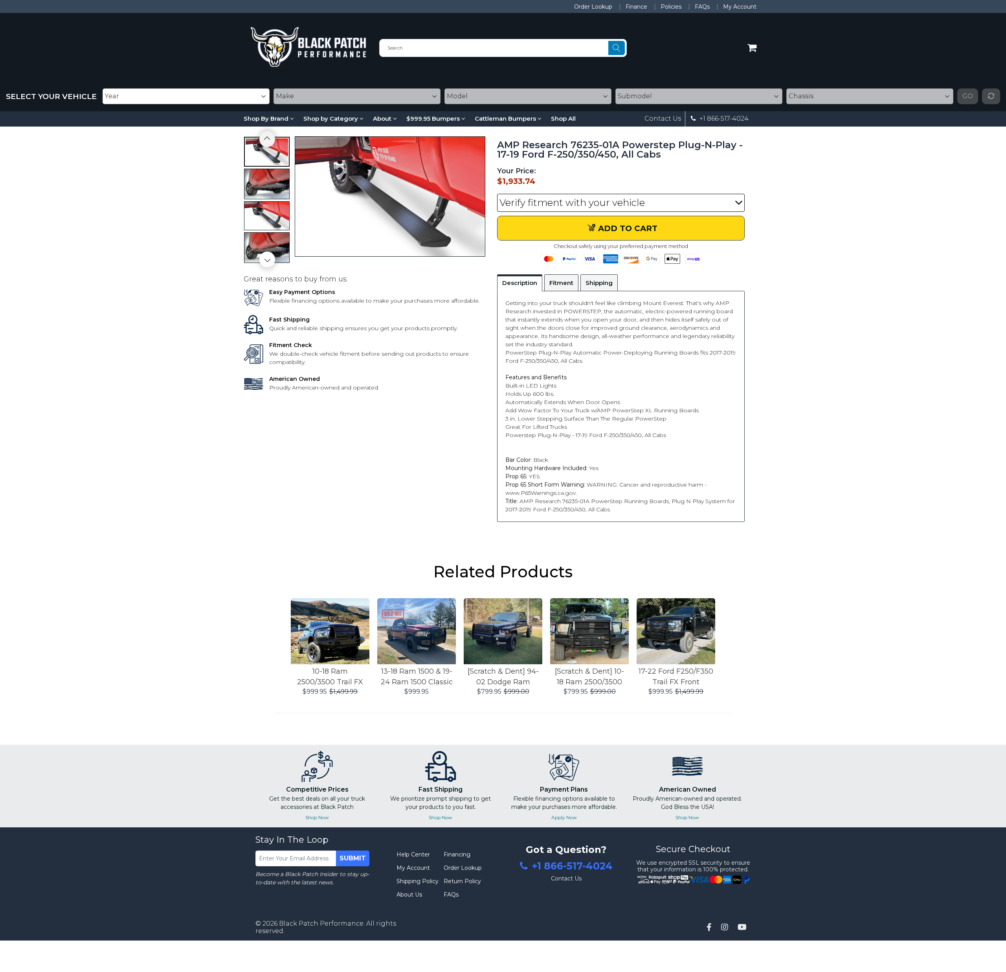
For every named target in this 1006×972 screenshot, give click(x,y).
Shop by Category (331, 118)
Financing (457, 854)
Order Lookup (593, 6)
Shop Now (317, 817)
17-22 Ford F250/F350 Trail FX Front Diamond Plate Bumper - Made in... (676, 677)
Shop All (563, 118)
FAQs (702, 6)
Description (519, 283)
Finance (636, 6)
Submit (353, 858)
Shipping (599, 283)
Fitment (561, 283)
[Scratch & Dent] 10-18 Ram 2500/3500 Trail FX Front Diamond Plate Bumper (589, 677)
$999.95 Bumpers (433, 118)
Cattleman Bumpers (506, 118)
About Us (409, 894)
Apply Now (564, 817)
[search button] (616, 48)
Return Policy (462, 881)
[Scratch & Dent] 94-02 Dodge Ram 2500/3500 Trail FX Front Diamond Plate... (503, 677)
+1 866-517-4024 (723, 118)
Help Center (413, 854)
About (383, 118)
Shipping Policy (418, 881)
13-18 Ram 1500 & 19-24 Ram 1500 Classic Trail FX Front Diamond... (417, 677)
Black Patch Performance (321, 923)
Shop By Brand (267, 118)
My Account (739, 6)
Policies (671, 6)
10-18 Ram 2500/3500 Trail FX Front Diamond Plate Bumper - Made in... (330, 677)
